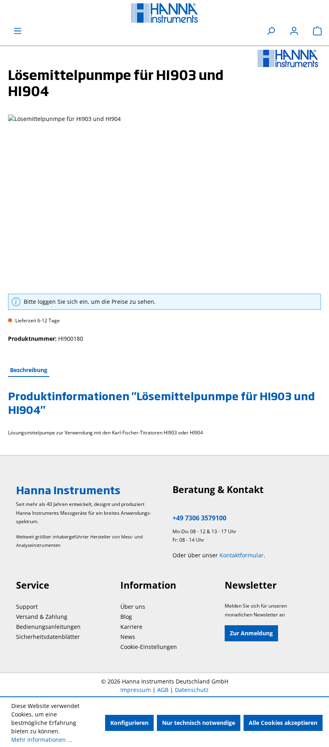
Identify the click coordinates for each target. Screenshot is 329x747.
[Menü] (17, 31)
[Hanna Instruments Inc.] (288, 58)
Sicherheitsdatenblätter (48, 637)
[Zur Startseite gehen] (164, 13)
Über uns (132, 606)
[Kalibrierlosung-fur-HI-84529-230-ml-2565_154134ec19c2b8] (164, 201)
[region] (164, 201)
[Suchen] (270, 31)
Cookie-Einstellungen (148, 647)
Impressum (135, 690)
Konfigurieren (129, 723)
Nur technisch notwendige (198, 723)
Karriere (131, 626)
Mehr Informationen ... (41, 739)
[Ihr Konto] (294, 31)
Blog (126, 616)
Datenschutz (192, 690)
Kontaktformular (241, 555)
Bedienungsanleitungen (48, 626)
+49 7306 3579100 (199, 518)
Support (27, 606)
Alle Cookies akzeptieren (283, 723)
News (127, 637)
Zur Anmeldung (251, 633)
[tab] (28, 370)
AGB (163, 690)
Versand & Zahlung (41, 616)
